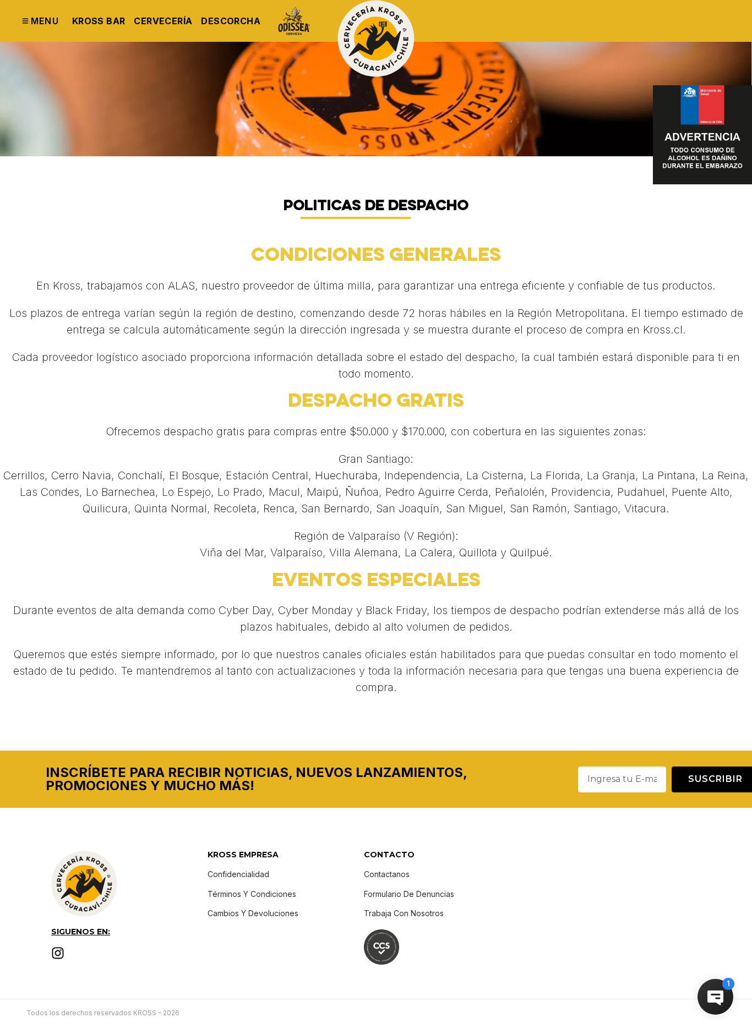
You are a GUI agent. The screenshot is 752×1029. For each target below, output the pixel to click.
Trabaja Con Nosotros (404, 913)
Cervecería (163, 20)
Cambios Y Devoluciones (253, 913)
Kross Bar (99, 20)
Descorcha (230, 20)
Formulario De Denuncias (409, 894)
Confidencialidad (238, 874)
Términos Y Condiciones (252, 894)
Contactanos (387, 874)
